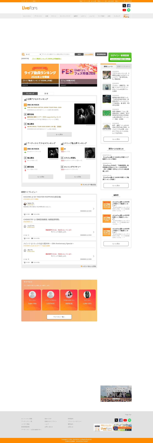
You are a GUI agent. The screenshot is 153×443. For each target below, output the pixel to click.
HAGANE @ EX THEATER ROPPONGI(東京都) (42, 197)
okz (29, 250)
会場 (46, 16)
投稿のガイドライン (51, 421)
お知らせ (70, 427)
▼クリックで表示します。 (59, 232)
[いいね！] (26, 214)
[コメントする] (35, 214)
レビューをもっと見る (89, 266)
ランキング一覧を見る (89, 184)
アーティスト (38, 16)
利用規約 (70, 418)
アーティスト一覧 (26, 421)
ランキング (117, 16)
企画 (109, 16)
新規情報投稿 (101, 54)
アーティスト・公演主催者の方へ (31, 429)
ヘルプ (47, 424)
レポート (83, 16)
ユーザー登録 (25, 424)
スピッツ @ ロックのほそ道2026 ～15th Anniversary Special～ (48, 244)
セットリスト (27, 16)
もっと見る (59, 134)
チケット (53, 16)
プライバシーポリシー (74, 421)
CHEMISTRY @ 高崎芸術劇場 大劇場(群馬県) (41, 220)
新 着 (46, 93)
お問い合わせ (49, 427)
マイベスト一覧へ (59, 317)
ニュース (91, 16)
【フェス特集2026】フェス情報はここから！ (45, 58)
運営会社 (70, 424)
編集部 (76, 16)
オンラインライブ (65, 16)
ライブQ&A (101, 16)
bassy (29, 203)
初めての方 (48, 418)
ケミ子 (30, 225)
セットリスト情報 (26, 418)
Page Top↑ (128, 414)
